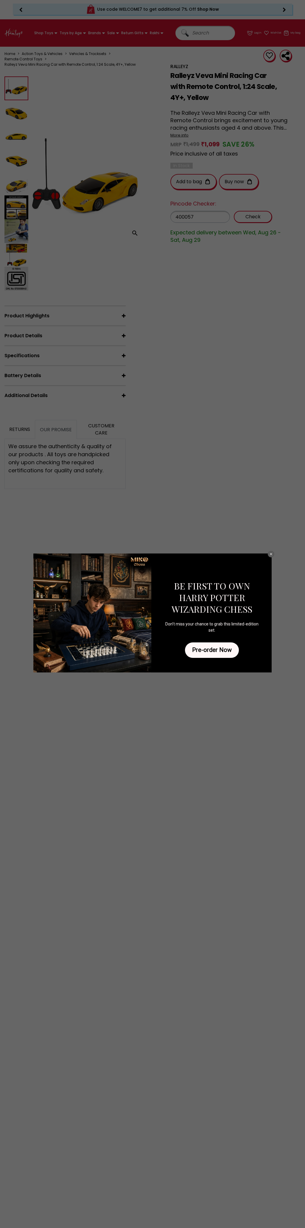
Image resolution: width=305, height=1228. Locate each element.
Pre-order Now (212, 649)
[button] (271, 554)
